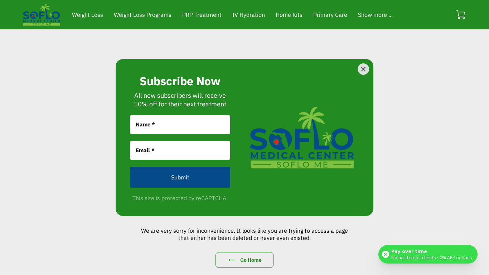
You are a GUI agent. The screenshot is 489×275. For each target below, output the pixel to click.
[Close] (363, 69)
